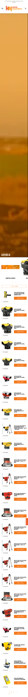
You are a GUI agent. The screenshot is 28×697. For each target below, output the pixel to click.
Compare (5, 301)
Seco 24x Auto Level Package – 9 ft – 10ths (20, 578)
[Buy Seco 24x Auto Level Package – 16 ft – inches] (7, 529)
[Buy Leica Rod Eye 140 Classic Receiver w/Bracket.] (7, 294)
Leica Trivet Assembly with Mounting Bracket (20, 662)
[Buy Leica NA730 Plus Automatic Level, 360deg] (7, 629)
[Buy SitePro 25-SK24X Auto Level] (7, 646)
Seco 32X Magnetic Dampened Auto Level (20, 495)
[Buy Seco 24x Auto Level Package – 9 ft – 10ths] (7, 579)
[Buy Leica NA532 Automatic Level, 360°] (7, 361)
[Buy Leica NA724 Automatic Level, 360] (7, 395)
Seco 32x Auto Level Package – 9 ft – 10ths (20, 478)
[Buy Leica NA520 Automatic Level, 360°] (7, 345)
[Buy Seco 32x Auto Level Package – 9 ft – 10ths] (7, 479)
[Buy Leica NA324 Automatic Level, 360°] (7, 328)
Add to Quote (20, 298)
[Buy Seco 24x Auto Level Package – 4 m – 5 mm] (7, 546)
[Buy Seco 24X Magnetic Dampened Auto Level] (7, 613)
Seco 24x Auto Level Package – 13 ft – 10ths (20, 561)
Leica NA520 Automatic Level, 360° (19, 344)
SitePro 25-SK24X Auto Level (19, 645)
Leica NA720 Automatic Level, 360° (19, 377)
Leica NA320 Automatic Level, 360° (19, 310)
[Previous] (12, 282)
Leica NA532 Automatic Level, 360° (19, 361)
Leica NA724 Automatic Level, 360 (19, 394)
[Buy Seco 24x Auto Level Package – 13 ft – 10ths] (7, 562)
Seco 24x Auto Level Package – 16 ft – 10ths (20, 511)
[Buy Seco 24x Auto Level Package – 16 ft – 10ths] (7, 512)
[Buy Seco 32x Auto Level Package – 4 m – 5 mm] (7, 462)
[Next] (15, 282)
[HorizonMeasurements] (13, 8)
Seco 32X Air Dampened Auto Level (19, 411)
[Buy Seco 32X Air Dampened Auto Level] (7, 412)
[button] (25, 8)
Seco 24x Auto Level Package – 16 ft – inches (20, 528)
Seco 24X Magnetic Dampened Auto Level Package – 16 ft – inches (20, 427)
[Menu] (2, 8)
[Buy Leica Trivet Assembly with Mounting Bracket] (7, 663)
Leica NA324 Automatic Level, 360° (19, 327)
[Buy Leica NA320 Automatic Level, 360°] (7, 311)
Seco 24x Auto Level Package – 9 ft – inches (20, 595)
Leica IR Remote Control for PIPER (19, 679)
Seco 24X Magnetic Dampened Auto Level (20, 612)
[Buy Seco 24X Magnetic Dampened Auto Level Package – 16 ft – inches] (7, 428)
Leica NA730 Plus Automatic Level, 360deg (19, 629)
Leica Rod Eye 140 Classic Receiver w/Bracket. (19, 293)
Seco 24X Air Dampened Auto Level (19, 444)
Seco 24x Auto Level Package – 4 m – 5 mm (20, 545)
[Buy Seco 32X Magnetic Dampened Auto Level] (7, 495)
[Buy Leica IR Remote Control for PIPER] (7, 680)
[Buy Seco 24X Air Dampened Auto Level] (7, 445)
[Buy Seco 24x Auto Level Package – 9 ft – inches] (7, 596)
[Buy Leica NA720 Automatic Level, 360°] (7, 378)
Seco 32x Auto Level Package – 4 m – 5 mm (20, 461)
